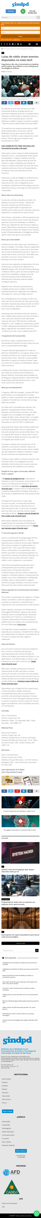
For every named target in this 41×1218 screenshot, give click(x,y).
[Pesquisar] (38, 17)
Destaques (5, 899)
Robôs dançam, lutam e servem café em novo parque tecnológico (18, 1014)
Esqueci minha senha (6, 39)
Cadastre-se (16, 39)
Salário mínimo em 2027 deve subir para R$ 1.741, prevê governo (18, 1008)
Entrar (20, 36)
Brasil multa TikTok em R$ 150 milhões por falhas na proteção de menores (17, 976)
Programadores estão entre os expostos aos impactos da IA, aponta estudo (18, 903)
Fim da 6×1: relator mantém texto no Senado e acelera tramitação (18, 989)
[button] (37, 44)
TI (4, 48)
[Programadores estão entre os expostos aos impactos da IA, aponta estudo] (20, 885)
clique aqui (21, 624)
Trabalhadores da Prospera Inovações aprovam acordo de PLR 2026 (19, 963)
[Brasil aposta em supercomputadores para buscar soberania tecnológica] (20, 918)
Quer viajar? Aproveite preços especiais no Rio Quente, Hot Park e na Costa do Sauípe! (19, 982)
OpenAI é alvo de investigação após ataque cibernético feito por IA (17, 870)
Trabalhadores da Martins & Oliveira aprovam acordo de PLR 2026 (20, 970)
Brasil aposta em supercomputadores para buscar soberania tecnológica (20, 936)
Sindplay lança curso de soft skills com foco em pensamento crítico (20, 995)
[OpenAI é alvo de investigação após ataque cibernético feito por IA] (20, 853)
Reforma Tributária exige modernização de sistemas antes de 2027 (20, 1002)
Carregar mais (20, 943)
